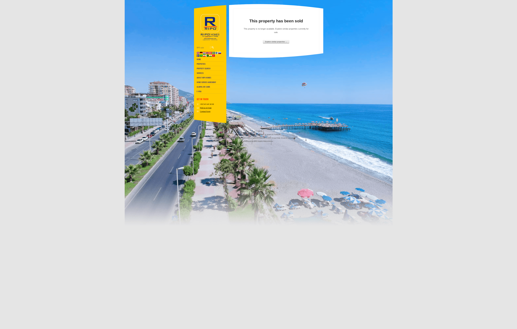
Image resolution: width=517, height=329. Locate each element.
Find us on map (206, 108)
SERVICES (200, 73)
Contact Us (258, 131)
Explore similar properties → (276, 42)
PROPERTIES (201, 64)
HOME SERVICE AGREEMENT (206, 82)
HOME (199, 59)
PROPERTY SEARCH (203, 68)
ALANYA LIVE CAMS (203, 87)
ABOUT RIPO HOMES (204, 78)
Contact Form (205, 111)
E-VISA (199, 91)
